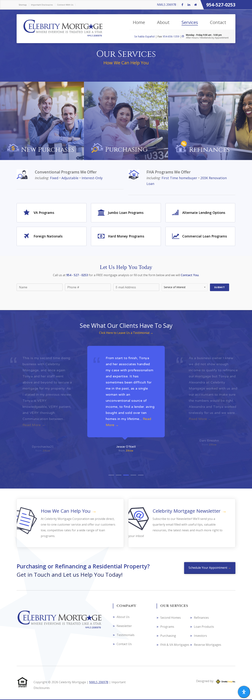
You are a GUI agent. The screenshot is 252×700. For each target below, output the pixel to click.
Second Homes (170, 618)
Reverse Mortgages (207, 645)
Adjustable (69, 178)
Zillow (46, 450)
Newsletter (124, 626)
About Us (123, 617)
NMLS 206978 (166, 5)
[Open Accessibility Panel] (244, 692)
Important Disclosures (42, 5)
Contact (218, 22)
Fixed (54, 178)
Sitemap (23, 5)
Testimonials (125, 635)
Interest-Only (92, 178)
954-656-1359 (171, 36)
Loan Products (204, 627)
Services (190, 22)
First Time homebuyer (179, 178)
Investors (200, 636)
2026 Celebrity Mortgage (68, 682)
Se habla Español (144, 36)
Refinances (201, 618)
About (163, 22)
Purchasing (168, 636)
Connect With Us (65, 5)
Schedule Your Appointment (208, 568)
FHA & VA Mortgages (174, 645)
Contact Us (124, 644)
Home (139, 22)
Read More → (117, 419)
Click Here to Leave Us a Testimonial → (126, 333)
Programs (167, 627)
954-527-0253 (220, 4)
